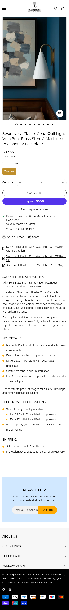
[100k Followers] (10, 589)
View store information (21, 229)
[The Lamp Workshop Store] (34, 8)
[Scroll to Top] (63, 593)
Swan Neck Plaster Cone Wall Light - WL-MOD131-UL (36, 258)
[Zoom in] (59, 113)
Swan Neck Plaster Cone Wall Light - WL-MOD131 (35, 265)
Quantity (7, 182)
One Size (9, 171)
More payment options (34, 209)
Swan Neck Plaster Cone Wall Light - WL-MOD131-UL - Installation (36, 248)
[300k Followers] (3, 589)
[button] (63, 8)
